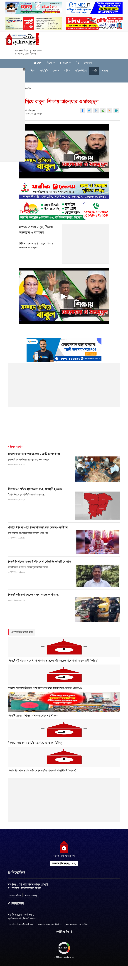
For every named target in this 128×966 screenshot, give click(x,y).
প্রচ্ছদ (39, 62)
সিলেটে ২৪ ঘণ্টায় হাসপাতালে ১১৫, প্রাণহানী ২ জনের (35, 489)
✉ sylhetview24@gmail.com (21, 924)
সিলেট (50, 62)
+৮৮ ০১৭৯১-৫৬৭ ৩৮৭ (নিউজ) (77, 924)
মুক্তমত (56, 70)
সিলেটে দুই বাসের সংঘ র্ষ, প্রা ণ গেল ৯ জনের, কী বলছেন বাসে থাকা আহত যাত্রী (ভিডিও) (53, 660)
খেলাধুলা (88, 62)
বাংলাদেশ (64, 62)
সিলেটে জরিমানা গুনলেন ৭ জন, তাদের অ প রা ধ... (34, 594)
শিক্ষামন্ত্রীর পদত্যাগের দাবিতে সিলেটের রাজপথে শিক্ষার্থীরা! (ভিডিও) (42, 770)
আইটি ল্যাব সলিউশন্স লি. (64, 957)
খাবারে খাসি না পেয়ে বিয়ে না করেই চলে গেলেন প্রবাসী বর (38, 527)
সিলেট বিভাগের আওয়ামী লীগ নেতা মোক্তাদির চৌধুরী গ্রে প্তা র (39, 561)
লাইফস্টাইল (81, 70)
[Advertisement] (85, 245)
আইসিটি (44, 70)
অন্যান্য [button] (105, 70)
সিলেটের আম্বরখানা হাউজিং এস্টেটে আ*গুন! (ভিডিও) (35, 743)
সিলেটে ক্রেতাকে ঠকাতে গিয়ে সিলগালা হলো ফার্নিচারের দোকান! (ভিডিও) (45, 688)
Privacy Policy (31, 895)
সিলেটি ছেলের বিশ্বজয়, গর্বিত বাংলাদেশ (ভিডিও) (33, 715)
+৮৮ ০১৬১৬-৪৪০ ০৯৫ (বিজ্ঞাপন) (50, 924)
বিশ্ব (77, 62)
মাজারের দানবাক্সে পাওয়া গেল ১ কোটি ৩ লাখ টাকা (34, 454)
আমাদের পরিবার (15, 895)
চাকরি (94, 70)
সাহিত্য (67, 70)
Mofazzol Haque (26, 110)
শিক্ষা (32, 70)
